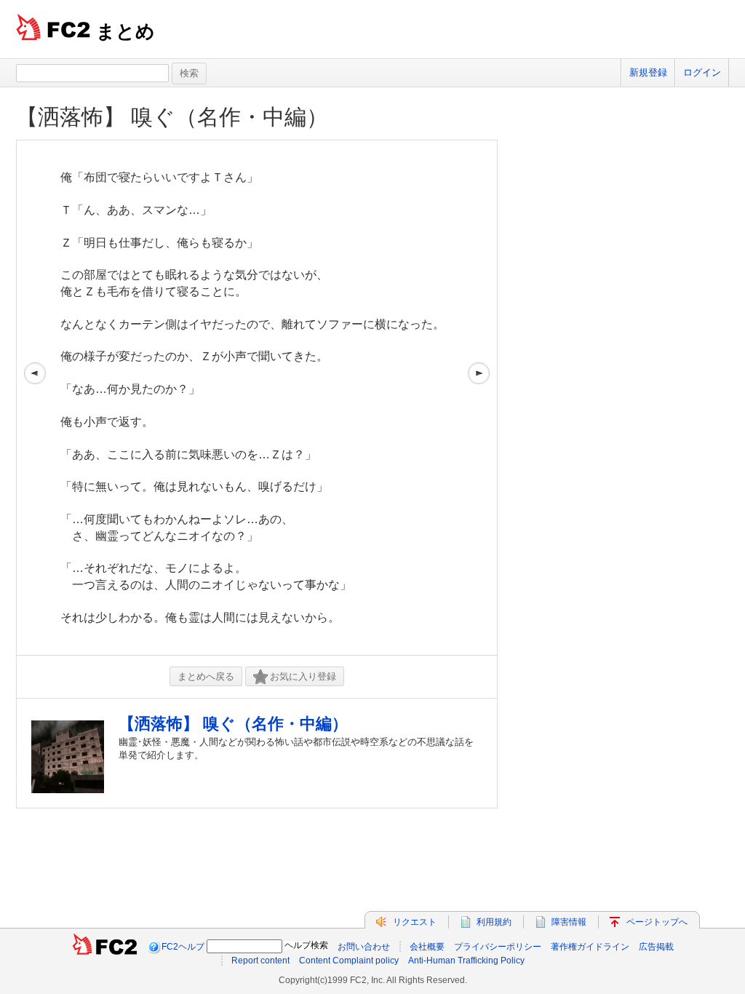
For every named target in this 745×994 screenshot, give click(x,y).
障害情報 (568, 922)
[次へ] (479, 397)
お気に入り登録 (303, 676)
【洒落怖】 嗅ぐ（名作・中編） (183, 117)
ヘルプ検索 (306, 945)
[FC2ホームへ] (105, 947)
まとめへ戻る (206, 676)
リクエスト (415, 922)
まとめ (125, 31)
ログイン (702, 72)
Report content (260, 960)
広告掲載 (656, 947)
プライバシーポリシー (497, 947)
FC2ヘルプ (183, 947)
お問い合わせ (364, 947)
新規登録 (648, 72)
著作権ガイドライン (590, 947)
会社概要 (427, 947)
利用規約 (494, 922)
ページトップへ (657, 922)
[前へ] (35, 397)
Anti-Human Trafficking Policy (466, 960)
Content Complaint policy (349, 960)
